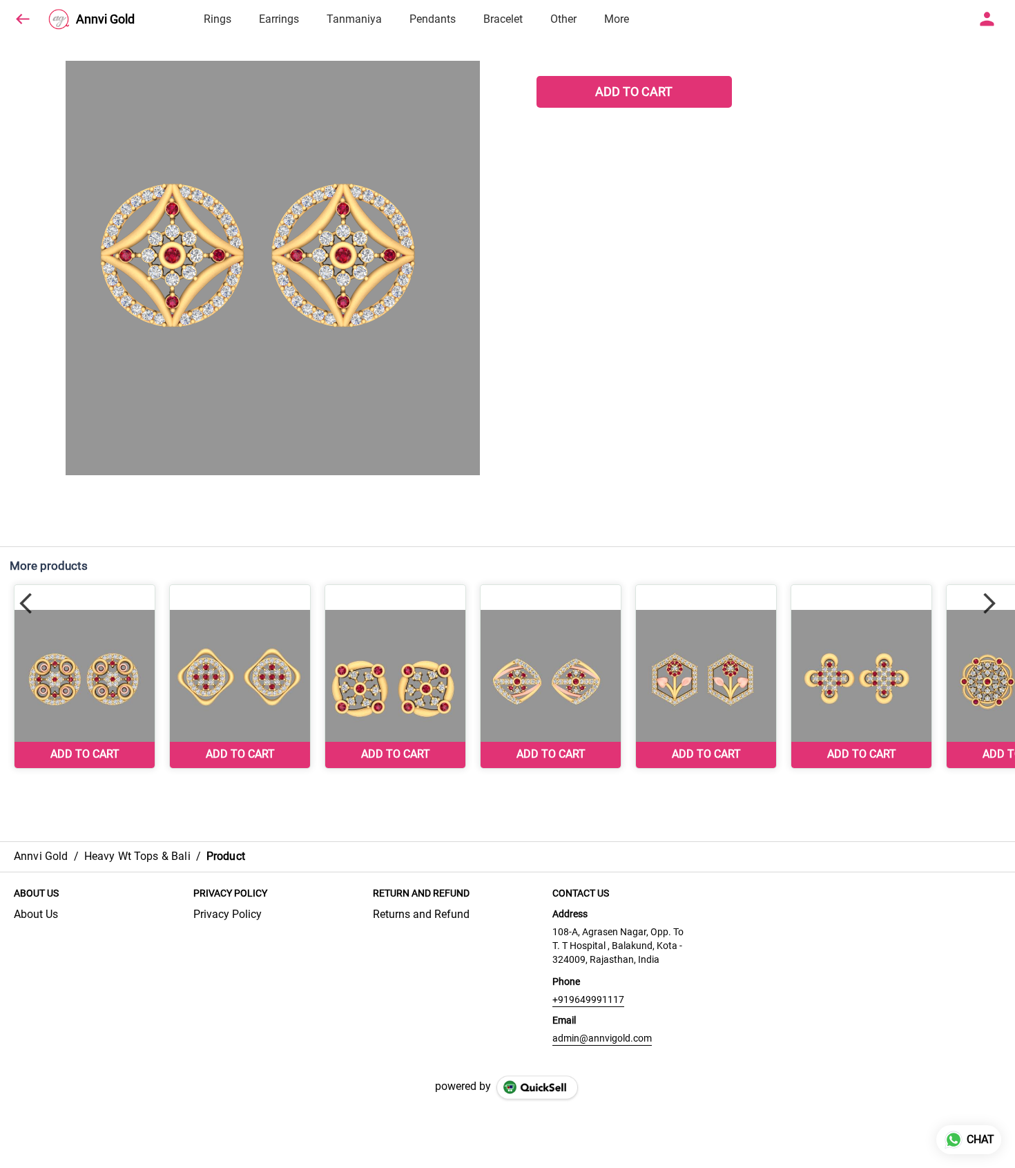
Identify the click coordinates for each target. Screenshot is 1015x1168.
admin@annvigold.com (602, 1038)
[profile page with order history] (987, 19)
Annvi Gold (105, 19)
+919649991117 (588, 999)
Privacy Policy (227, 914)
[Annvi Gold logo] (58, 19)
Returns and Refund (421, 914)
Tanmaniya (354, 19)
